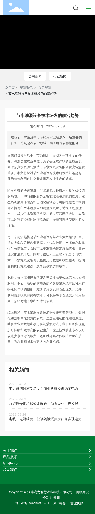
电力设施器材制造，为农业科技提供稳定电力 (43, 388)
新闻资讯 (26, 88)
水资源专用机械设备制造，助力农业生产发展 (43, 404)
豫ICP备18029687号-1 (32, 503)
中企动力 (46, 497)
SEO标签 (59, 503)
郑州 (56, 497)
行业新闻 (59, 76)
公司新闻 (35, 76)
